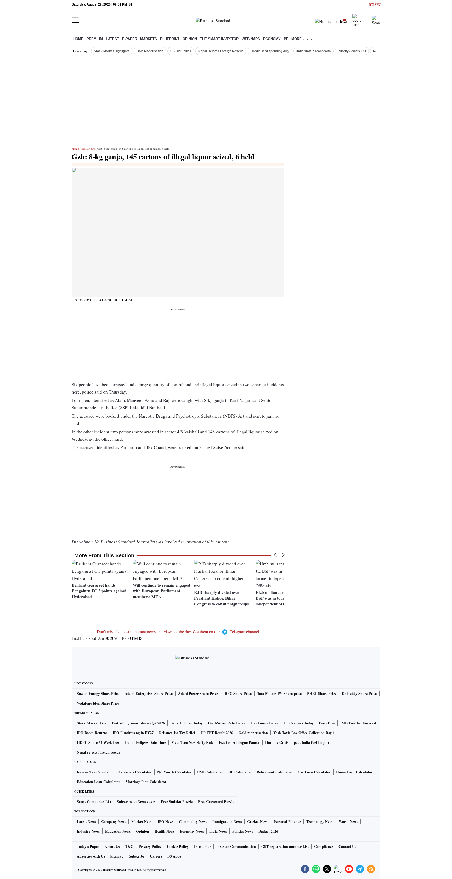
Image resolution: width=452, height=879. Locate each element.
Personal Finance (287, 821)
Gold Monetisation (150, 51)
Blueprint (169, 39)
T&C (129, 846)
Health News (164, 831)
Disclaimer (202, 846)
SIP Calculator (239, 772)
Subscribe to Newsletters (136, 801)
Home (78, 39)
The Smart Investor (219, 39)
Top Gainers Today (298, 723)
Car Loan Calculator (314, 772)
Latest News (86, 821)
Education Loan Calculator (98, 781)
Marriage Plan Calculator (146, 781)
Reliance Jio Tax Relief (177, 732)
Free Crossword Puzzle (216, 801)
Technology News (319, 821)
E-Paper (129, 39)
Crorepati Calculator (135, 772)
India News (88, 148)
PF (286, 39)
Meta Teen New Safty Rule (192, 742)
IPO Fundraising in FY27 (133, 732)
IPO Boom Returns (92, 732)
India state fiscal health (313, 51)
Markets (148, 39)
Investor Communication (236, 846)
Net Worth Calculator (174, 772)
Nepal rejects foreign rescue (98, 752)
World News (348, 821)
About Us (112, 846)
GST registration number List (285, 846)
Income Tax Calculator (95, 772)
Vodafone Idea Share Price (98, 703)
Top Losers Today (264, 723)
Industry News (88, 831)
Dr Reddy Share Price (359, 693)
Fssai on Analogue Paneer (239, 742)
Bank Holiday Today (186, 723)
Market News (141, 821)
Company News (113, 821)
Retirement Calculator (274, 772)
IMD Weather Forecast (358, 723)
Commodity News (193, 821)
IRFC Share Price (237, 693)
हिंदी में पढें (374, 4)
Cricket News (257, 821)
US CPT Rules (180, 51)
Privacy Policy (150, 846)
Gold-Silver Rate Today (226, 723)
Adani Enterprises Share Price (149, 693)
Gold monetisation (253, 732)
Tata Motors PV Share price (279, 693)
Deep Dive (327, 723)
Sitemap (116, 856)
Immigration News (227, 821)
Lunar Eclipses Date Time (145, 742)
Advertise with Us (91, 856)
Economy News (192, 831)
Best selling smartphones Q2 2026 (138, 723)
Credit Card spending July (270, 51)
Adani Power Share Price (198, 693)
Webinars (251, 39)
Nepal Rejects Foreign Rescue (221, 51)
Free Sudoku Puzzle (177, 801)
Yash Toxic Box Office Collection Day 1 (304, 732)
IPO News (165, 821)
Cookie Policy (178, 846)
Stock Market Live (91, 723)
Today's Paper (88, 846)
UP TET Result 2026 (217, 732)
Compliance (323, 846)
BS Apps (174, 856)
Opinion (190, 39)
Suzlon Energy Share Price (98, 693)
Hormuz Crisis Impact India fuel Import (297, 742)
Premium (95, 39)
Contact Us (347, 846)
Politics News (242, 831)
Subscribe (136, 856)
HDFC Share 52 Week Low (98, 742)
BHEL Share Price (321, 693)
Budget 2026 (268, 831)
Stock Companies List (94, 801)
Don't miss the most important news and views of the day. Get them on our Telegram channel (178, 631)
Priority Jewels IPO (352, 51)
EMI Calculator (209, 772)
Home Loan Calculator (354, 772)
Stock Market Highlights (111, 51)
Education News (118, 831)
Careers (156, 856)
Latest (112, 39)
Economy (272, 39)
